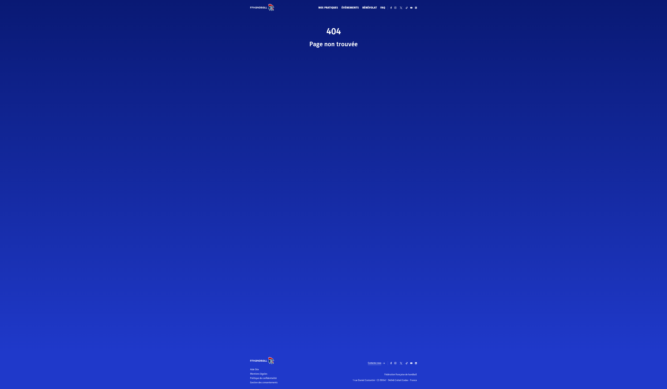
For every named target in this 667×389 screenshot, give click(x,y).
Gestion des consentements (264, 382)
